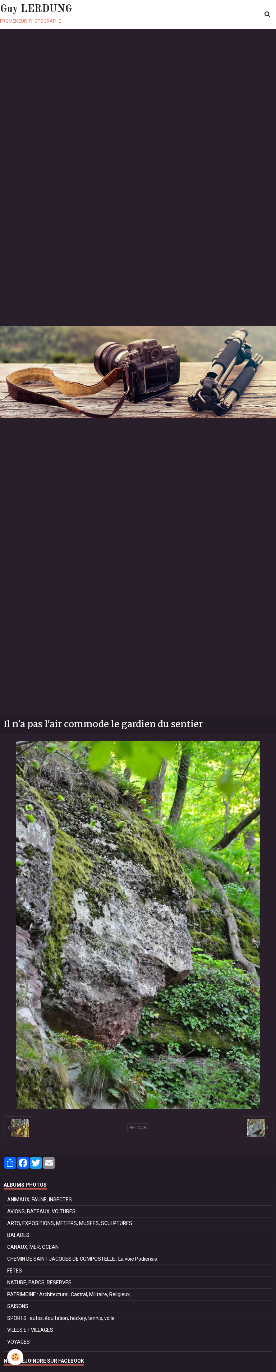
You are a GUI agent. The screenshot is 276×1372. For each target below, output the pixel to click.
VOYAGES (18, 1342)
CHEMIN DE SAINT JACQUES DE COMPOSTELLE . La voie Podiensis (82, 1259)
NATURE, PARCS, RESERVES (39, 1282)
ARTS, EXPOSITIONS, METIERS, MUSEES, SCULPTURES (69, 1223)
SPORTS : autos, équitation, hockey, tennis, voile (61, 1318)
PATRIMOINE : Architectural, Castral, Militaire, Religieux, (69, 1294)
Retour (137, 1127)
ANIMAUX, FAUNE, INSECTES (39, 1199)
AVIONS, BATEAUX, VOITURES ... (43, 1211)
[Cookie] (15, 1357)
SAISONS (17, 1306)
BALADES (18, 1235)
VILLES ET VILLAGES (30, 1330)
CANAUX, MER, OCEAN (33, 1247)
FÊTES (14, 1271)
